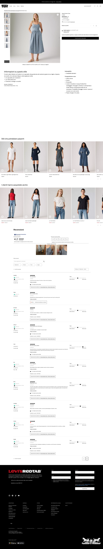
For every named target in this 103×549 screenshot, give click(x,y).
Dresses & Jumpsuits (15, 10)
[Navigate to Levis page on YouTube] (19, 495)
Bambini (22, 6)
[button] (97, 6)
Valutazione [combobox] (17, 264)
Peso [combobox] (31, 264)
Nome (53, 470)
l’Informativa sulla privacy (81, 485)
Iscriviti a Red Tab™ (87, 6)
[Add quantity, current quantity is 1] (96, 26)
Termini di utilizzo (87, 484)
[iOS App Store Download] (20, 543)
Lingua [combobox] (38, 264)
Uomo (14, 6)
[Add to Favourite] (58, 15)
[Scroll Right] (101, 179)
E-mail (53, 475)
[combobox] (83, 269)
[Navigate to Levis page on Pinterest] (12, 495)
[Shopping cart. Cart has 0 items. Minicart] (100, 6)
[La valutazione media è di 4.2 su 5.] (64, 16)
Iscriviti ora (84, 488)
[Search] (94, 6)
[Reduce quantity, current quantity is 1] (90, 26)
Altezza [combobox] (24, 264)
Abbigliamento (6, 10)
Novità (11, 6)
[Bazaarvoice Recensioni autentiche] (20, 235)
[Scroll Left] (98, 179)
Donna (18, 6)
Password (76, 475)
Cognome (76, 470)
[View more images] (6, 61)
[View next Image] (59, 38)
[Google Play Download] (13, 543)
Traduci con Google (33, 282)
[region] (51, 159)
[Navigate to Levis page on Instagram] (9, 495)
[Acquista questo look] (2, 170)
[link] (20, 528)
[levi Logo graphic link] (4, 6)
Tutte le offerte (58, 1)
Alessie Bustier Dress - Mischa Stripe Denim (48, 287)
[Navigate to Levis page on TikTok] (15, 495)
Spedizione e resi (66, 32)
